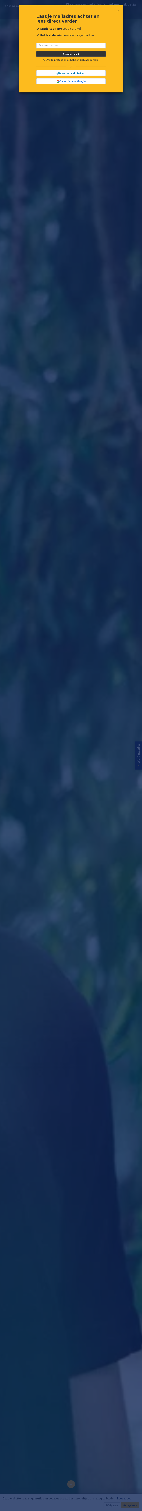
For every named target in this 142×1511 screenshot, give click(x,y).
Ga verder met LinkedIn (72, 73)
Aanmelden (70, 54)
